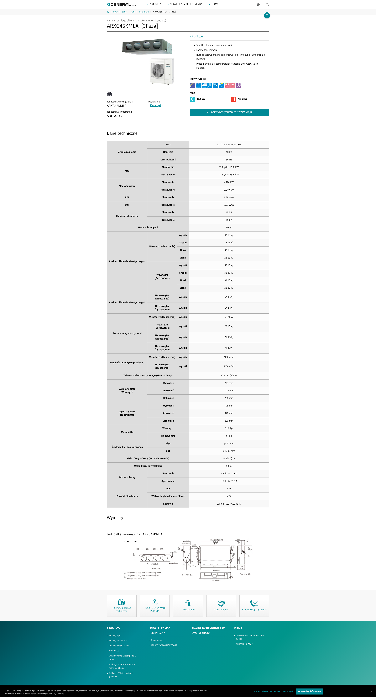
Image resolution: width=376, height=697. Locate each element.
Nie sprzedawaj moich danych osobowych (273, 691)
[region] (188, 692)
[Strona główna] (109, 12)
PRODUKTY (113, 628)
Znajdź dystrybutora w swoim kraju (230, 112)
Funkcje (197, 36)
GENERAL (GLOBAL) (244, 644)
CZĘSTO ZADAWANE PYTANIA (164, 645)
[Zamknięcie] (371, 691)
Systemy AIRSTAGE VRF (119, 646)
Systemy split (115, 636)
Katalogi (155, 105)
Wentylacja (114, 651)
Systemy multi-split (118, 641)
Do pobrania (157, 640)
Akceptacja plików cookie (309, 691)
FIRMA (238, 628)
